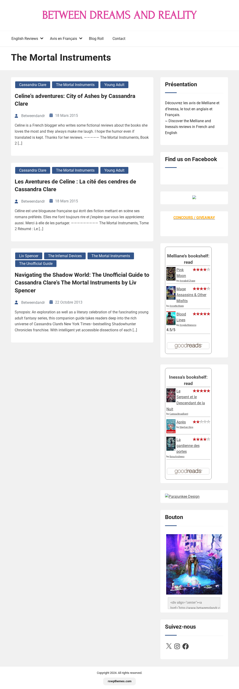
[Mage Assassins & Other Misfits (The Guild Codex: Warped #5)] (171, 298)
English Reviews (24, 38)
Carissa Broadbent (178, 413)
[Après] (171, 433)
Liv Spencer (28, 256)
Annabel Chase (187, 280)
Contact (118, 38)
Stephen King (186, 427)
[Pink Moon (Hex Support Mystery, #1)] (171, 279)
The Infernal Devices (65, 256)
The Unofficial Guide (36, 263)
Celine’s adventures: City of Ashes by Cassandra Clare (75, 100)
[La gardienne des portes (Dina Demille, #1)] (171, 449)
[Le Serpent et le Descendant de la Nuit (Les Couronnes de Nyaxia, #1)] (171, 401)
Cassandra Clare (32, 85)
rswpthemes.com (119, 681)
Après (181, 422)
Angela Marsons (187, 325)
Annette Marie (176, 306)
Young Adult (114, 85)
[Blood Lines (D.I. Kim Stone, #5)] (171, 324)
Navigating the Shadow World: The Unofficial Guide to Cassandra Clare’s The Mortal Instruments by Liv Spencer (82, 283)
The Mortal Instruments (75, 85)
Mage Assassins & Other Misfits (191, 295)
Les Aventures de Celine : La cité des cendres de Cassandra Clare (75, 185)
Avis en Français (63, 38)
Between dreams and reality (119, 15)
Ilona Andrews (176, 456)
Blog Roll (96, 38)
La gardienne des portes (188, 445)
